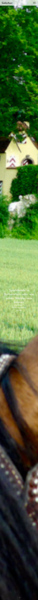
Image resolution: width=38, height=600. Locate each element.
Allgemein (22, 307)
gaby (19, 310)
